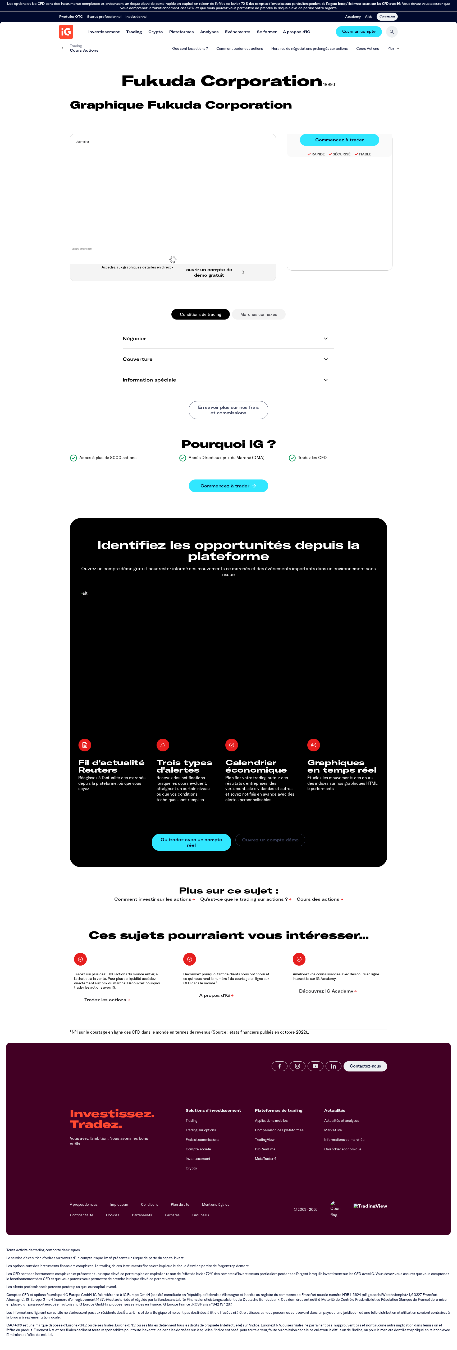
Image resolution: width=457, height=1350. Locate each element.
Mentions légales (215, 1204)
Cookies (112, 1215)
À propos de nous (84, 1204)
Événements (237, 31)
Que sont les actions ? (190, 48)
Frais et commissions (202, 1139)
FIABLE (365, 154)
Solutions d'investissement (213, 1110)
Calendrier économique (343, 1149)
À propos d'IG (296, 31)
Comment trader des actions (239, 48)
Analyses (209, 31)
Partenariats (142, 1215)
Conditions (149, 1204)
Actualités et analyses (341, 1120)
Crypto (155, 31)
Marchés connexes (258, 314)
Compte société (198, 1149)
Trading (134, 31)
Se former (267, 31)
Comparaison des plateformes (279, 1130)
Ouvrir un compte (359, 31)
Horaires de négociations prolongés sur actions (309, 48)
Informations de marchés (344, 1139)
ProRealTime (265, 1149)
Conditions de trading (200, 314)
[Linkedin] (333, 1066)
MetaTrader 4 (265, 1158)
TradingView (265, 1139)
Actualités (334, 1110)
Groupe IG (200, 1215)
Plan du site (180, 1204)
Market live (333, 1130)
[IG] (66, 32)
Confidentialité (81, 1215)
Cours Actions (367, 48)
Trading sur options (201, 1130)
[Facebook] (279, 1066)
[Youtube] (315, 1066)
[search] (392, 32)
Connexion (387, 16)
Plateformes (181, 31)
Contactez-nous (365, 1066)
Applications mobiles (271, 1120)
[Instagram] (297, 1066)
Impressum (119, 1204)
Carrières (172, 1215)
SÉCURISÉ (342, 154)
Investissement (104, 31)
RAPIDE (318, 154)
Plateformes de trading (279, 1110)
